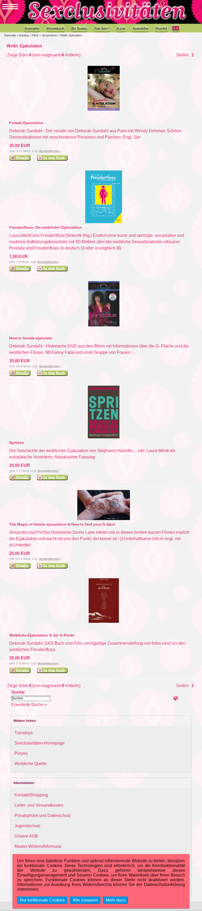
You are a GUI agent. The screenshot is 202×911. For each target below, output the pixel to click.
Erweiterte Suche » (29, 704)
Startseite (10, 35)
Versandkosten (49, 151)
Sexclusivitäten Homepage (39, 743)
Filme (35, 35)
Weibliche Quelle (30, 763)
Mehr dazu (115, 900)
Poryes (21, 753)
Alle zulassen (85, 900)
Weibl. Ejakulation (71, 35)
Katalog (24, 35)
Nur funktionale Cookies (42, 900)
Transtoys (23, 733)
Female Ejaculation (26, 123)
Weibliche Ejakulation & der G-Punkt (41, 635)
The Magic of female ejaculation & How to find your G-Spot (62, 524)
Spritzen (16, 442)
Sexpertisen (49, 35)
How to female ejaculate (30, 338)
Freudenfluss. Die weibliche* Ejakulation (45, 227)
